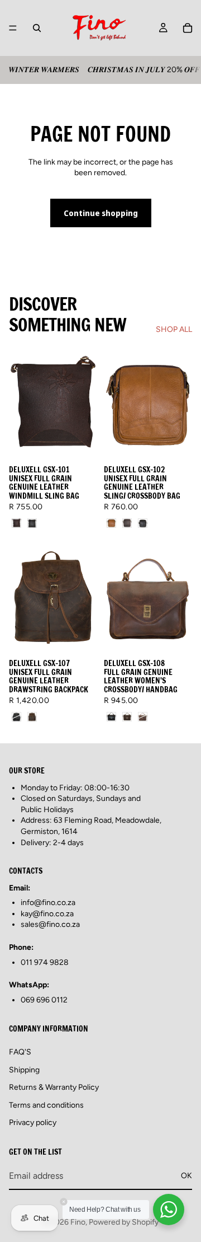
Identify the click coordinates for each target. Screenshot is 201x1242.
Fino (77, 1222)
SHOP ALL (174, 329)
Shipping (24, 1070)
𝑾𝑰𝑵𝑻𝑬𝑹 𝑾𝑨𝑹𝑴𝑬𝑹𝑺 (43, 69)
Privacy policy (32, 1123)
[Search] (37, 28)
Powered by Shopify (124, 1222)
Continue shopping (101, 213)
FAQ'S (20, 1052)
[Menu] (13, 28)
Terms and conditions (46, 1105)
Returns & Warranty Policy (54, 1087)
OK (186, 1175)
